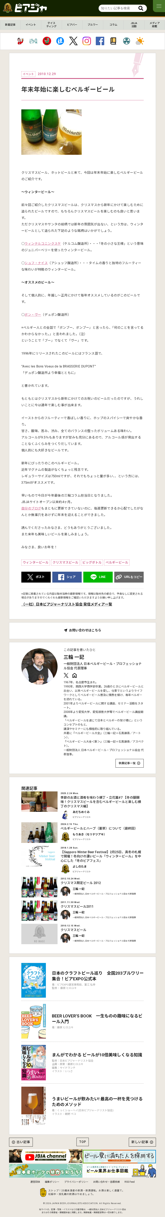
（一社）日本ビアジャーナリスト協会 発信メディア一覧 (66, 604)
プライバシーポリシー (76, 1182)
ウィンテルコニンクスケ (43, 244)
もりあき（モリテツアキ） (89, 834)
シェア (71, 577)
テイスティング (51, 25)
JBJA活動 (134, 25)
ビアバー (72, 24)
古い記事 (23, 1142)
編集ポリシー (52, 1182)
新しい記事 (139, 1142)
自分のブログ (31, 508)
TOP (82, 1142)
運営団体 (35, 1182)
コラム (113, 24)
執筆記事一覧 (127, 763)
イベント (31, 24)
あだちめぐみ (81, 812)
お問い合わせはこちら (85, 630)
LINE (102, 577)
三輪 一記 (74, 657)
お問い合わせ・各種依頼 (106, 1182)
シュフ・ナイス (36, 263)
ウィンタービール (35, 562)
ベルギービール (117, 562)
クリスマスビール (65, 562)
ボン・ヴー (33, 315)
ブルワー (93, 24)
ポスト (40, 577)
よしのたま (80, 866)
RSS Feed (130, 1182)
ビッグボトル (92, 562)
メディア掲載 (155, 25)
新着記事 (10, 24)
